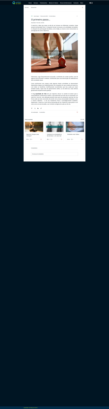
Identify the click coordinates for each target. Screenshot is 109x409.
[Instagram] (92, 3)
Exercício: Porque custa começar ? (32, 135)
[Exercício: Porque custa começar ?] (34, 127)
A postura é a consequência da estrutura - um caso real (54, 135)
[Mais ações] (77, 16)
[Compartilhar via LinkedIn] (38, 108)
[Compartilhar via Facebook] (31, 108)
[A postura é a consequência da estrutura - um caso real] (54, 127)
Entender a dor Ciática (73, 134)
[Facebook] (90, 3)
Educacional (33, 7)
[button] (66, 3)
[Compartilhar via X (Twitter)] (34, 108)
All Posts (27, 7)
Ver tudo (82, 119)
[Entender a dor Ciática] (75, 127)
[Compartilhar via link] (41, 108)
